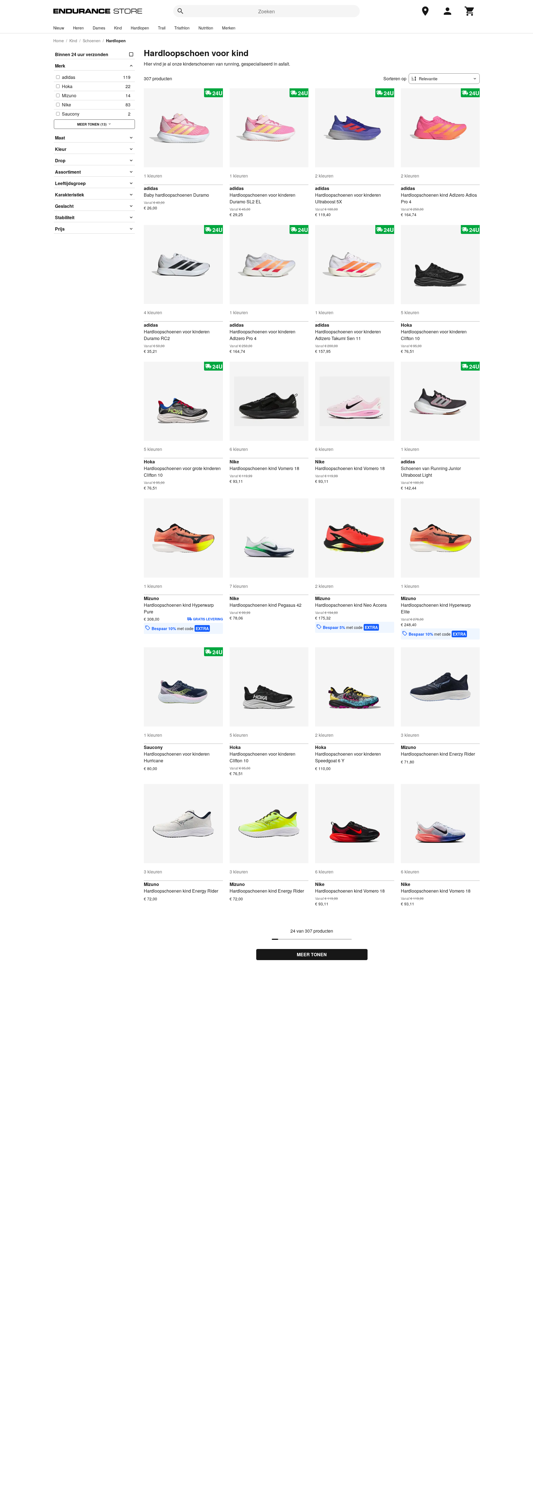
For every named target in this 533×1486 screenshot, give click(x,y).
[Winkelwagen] (469, 11)
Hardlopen (140, 28)
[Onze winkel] (425, 11)
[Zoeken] (180, 11)
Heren (78, 28)
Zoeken (266, 11)
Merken (228, 28)
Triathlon (182, 28)
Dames (99, 28)
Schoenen (91, 40)
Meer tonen (312, 954)
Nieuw (58, 28)
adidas (151, 188)
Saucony (153, 747)
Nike (234, 461)
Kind (118, 28)
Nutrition (205, 28)
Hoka (406, 325)
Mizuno (151, 598)
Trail (161, 28)
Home (58, 40)
